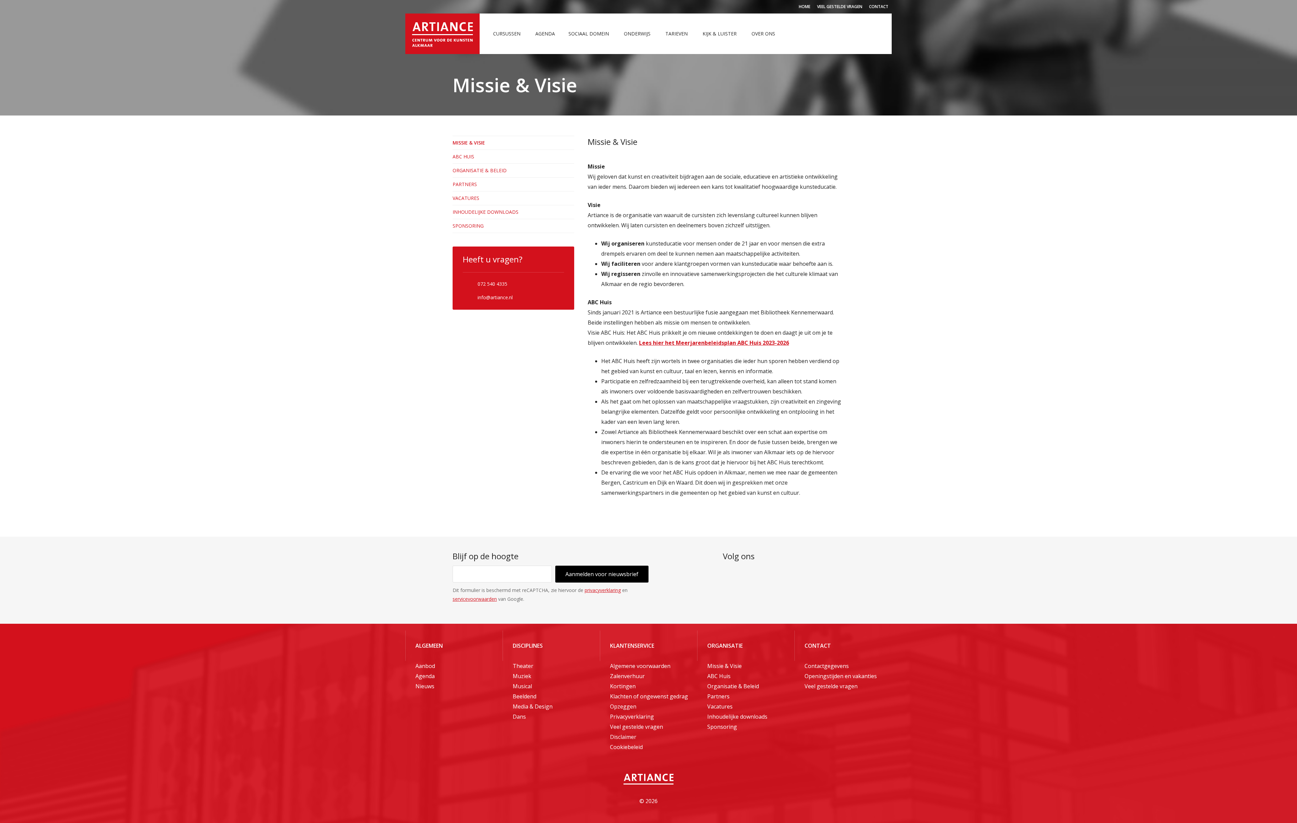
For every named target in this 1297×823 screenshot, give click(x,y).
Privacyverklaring (632, 716)
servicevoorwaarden (475, 599)
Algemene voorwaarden (640, 666)
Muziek (522, 676)
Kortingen (623, 686)
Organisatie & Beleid (480, 170)
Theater (523, 666)
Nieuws (424, 686)
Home (804, 6)
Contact (878, 6)
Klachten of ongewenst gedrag (649, 696)
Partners (465, 184)
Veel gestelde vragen (839, 6)
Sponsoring (468, 226)
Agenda (545, 33)
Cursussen (506, 33)
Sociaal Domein (588, 33)
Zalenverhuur (627, 676)
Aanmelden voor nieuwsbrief (601, 574)
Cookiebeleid (626, 747)
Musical (522, 686)
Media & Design (533, 706)
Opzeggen (623, 706)
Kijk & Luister (720, 33)
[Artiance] (442, 34)
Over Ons (763, 33)
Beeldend (524, 696)
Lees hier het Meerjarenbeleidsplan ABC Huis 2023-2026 (714, 342)
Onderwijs (637, 33)
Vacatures (466, 198)
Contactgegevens (827, 666)
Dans (519, 716)
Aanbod (425, 666)
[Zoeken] (880, 34)
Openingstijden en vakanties (841, 676)
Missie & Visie (469, 142)
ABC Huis (463, 156)
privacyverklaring (603, 590)
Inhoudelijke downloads (485, 212)
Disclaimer (623, 737)
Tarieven (676, 33)
